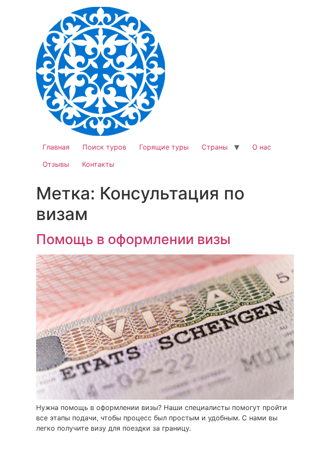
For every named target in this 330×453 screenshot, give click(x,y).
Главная (56, 147)
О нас (261, 147)
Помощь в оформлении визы (133, 239)
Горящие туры (164, 147)
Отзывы (56, 164)
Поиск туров (104, 147)
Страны (215, 147)
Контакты (98, 164)
